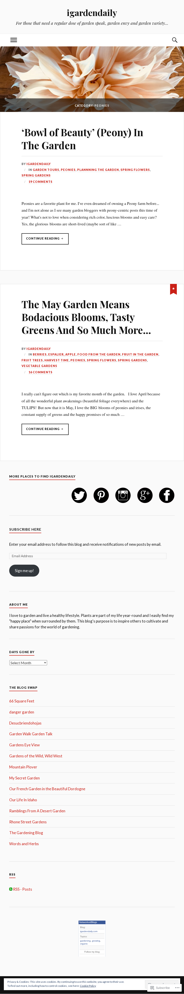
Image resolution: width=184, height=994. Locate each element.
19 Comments (40, 181)
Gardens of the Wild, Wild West (35, 756)
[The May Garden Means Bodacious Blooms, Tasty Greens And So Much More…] (173, 288)
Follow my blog (92, 952)
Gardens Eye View (24, 745)
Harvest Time (56, 360)
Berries (40, 354)
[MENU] (13, 40)
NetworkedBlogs (88, 922)
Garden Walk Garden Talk (31, 733)
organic (84, 943)
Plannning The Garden (98, 170)
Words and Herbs (24, 843)
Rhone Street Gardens (28, 822)
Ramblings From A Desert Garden (37, 810)
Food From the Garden (98, 354)
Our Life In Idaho (23, 799)
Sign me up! (24, 570)
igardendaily (92, 12)
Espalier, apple (62, 354)
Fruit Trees (32, 360)
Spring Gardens (36, 175)
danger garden (21, 712)
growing (96, 941)
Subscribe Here (25, 529)
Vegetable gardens (39, 366)
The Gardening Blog (26, 832)
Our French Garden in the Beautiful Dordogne (47, 788)
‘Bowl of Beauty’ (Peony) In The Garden (82, 138)
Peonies (68, 170)
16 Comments (40, 372)
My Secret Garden (24, 778)
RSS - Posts (22, 889)
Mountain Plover (23, 767)
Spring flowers (135, 170)
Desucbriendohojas (25, 723)
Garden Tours (46, 170)
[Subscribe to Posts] (10, 889)
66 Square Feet (21, 701)
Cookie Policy (88, 985)
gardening (85, 941)
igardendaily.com (88, 931)
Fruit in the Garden (140, 354)
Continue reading (41, 240)
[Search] (170, 40)
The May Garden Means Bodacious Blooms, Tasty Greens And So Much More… (86, 317)
